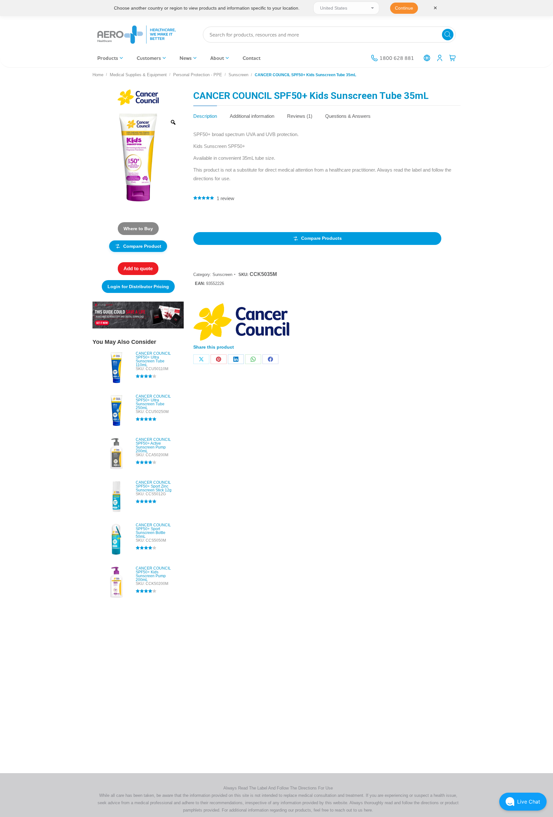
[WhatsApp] (253, 359)
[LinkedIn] (236, 359)
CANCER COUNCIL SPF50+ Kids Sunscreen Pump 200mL (153, 574)
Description (205, 116)
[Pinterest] (219, 359)
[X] (201, 359)
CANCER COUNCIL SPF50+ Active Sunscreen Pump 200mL (153, 445)
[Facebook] (270, 359)
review (225, 198)
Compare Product (142, 246)
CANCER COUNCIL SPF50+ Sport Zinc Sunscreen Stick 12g (154, 486)
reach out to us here (353, 810)
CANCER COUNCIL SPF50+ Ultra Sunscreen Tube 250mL (153, 402)
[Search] (447, 34)
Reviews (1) (299, 116)
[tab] (205, 112)
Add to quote (138, 268)
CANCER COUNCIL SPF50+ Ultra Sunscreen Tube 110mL (153, 359)
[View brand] (137, 97)
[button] (523, 802)
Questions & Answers (348, 116)
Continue (404, 8)
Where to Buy (138, 228)
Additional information (252, 116)
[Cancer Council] (241, 323)
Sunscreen (222, 274)
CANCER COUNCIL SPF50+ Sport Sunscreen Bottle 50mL (153, 530)
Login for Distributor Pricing (138, 286)
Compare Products (321, 238)
